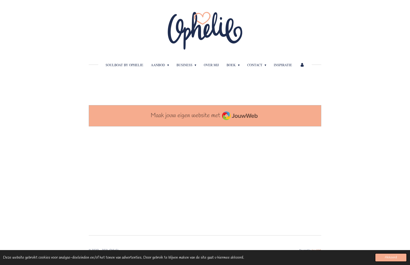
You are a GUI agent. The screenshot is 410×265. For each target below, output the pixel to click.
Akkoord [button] (391, 257)
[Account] (302, 64)
